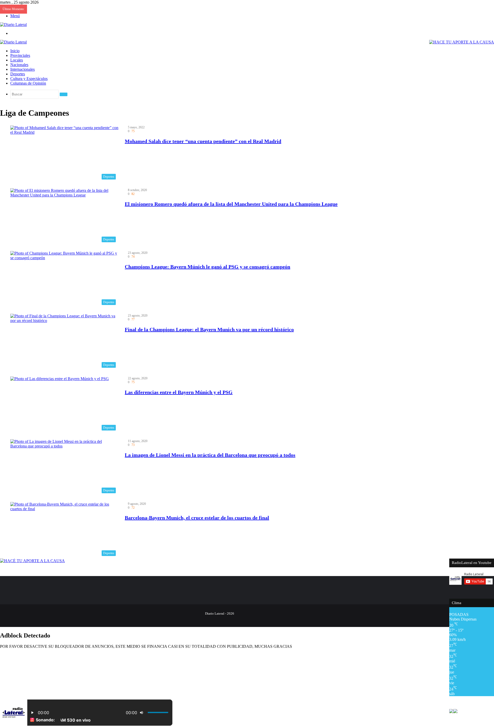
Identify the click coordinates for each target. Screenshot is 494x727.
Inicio (15, 51)
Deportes (17, 74)
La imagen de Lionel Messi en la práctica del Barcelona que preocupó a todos (210, 455)
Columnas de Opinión (28, 83)
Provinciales (20, 55)
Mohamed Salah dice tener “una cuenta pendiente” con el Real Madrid (203, 141)
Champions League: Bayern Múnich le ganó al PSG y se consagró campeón (207, 267)
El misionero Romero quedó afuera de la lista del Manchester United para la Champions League (231, 204)
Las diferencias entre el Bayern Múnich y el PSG (179, 392)
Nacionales (19, 64)
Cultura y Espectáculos (29, 78)
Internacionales (22, 69)
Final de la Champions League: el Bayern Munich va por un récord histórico (209, 329)
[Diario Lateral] (13, 24)
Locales (16, 60)
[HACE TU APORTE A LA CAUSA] (461, 42)
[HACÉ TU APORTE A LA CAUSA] (32, 561)
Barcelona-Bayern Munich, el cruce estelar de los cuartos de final (197, 517)
